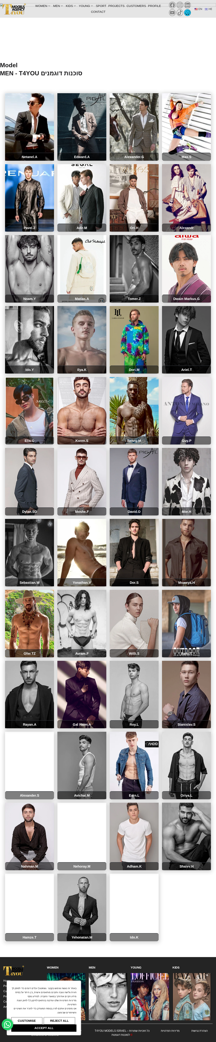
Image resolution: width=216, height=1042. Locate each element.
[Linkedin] (187, 5)
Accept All (43, 1028)
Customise (27, 1020)
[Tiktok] (180, 12)
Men (56, 6)
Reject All (59, 1020)
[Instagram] (180, 5)
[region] (44, 1008)
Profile (154, 6)
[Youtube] (172, 12)
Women (41, 6)
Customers (136, 6)
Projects (116, 6)
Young (84, 6)
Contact (98, 11)
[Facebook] (172, 5)
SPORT (101, 6)
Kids (69, 6)
